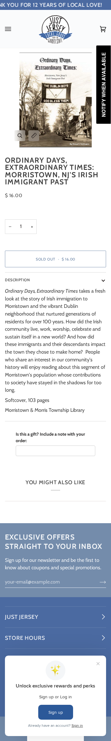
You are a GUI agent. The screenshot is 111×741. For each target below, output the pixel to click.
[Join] (98, 582)
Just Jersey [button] (21, 617)
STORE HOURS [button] (25, 638)
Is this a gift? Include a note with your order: (50, 437)
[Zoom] (19, 135)
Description (17, 280)
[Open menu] (14, 29)
